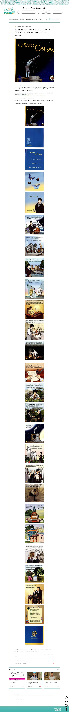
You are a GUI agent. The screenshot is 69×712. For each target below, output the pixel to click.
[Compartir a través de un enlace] (23, 660)
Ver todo (58, 669)
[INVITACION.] (17, 676)
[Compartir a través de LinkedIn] (20, 660)
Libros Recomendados (31, 19)
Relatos (22, 19)
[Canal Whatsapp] (66, 697)
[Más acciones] (53, 26)
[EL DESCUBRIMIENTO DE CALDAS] (34, 676)
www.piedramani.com (58, 710)
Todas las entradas (13, 19)
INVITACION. (13, 682)
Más (40, 19)
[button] (46, 19)
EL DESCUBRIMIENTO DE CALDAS (33, 683)
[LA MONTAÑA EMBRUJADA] (52, 676)
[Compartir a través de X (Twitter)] (17, 660)
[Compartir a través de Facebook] (15, 660)
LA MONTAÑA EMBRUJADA (51, 682)
